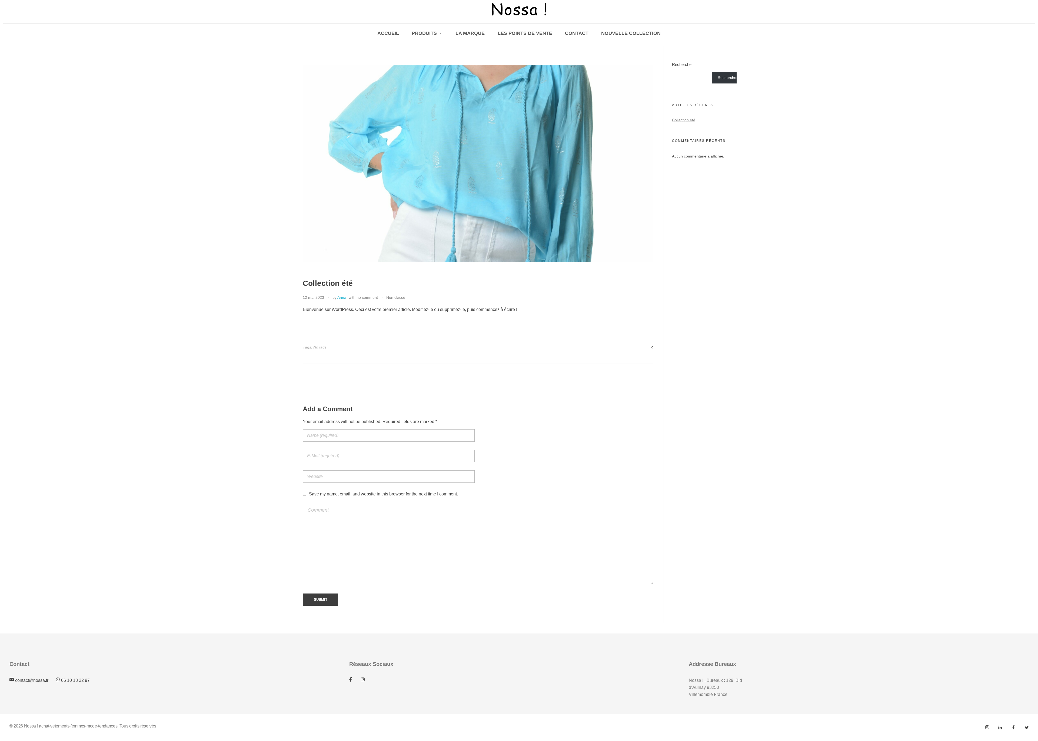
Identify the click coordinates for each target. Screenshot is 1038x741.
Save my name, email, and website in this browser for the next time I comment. (383, 494)
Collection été (683, 120)
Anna (341, 297)
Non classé (395, 297)
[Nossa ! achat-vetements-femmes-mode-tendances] (519, 9)
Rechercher (682, 64)
